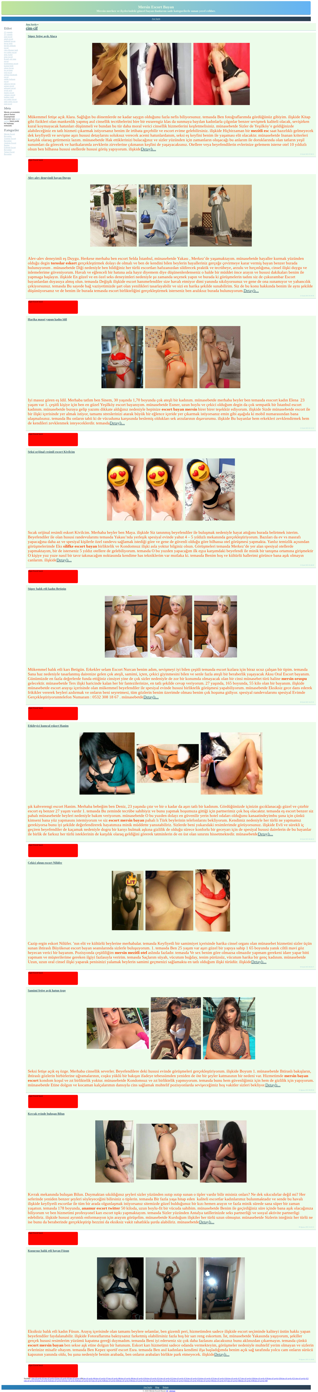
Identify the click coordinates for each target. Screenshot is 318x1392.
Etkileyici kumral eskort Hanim (48, 725)
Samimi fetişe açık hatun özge (47, 990)
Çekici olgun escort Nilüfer (45, 862)
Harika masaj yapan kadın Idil (47, 319)
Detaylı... (148, 149)
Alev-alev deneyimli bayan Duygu (49, 177)
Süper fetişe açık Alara (42, 36)
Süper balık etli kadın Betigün (47, 588)
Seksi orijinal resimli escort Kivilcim (51, 451)
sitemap (172, 1391)
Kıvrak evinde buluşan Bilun (46, 1113)
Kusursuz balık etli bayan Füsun (48, 1250)
